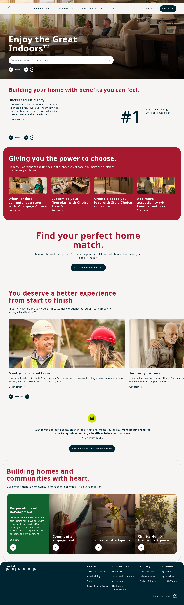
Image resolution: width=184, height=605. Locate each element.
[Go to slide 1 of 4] (17, 69)
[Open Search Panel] (110, 8)
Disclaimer (117, 571)
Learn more (100, 206)
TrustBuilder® (27, 312)
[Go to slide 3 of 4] (21, 396)
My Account (167, 571)
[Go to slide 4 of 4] (22, 396)
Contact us (168, 8)
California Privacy (148, 576)
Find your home (43, 8)
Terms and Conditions (123, 576)
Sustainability (93, 576)
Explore (141, 210)
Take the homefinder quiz (88, 267)
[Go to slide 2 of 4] (19, 69)
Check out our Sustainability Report (92, 448)
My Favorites (167, 576)
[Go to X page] (24, 570)
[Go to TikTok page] (19, 570)
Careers (90, 581)
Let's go (13, 210)
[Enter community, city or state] (108, 60)
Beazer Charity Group (97, 586)
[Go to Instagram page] (14, 570)
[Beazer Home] (18, 8)
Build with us (66, 8)
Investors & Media (96, 571)
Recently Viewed (169, 581)
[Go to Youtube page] (30, 570)
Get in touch (15, 386)
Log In (149, 8)
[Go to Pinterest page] (35, 570)
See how (56, 210)
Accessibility (118, 581)
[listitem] (67, 354)
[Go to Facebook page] (8, 570)
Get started (135, 386)
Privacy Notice (147, 571)
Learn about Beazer (92, 8)
